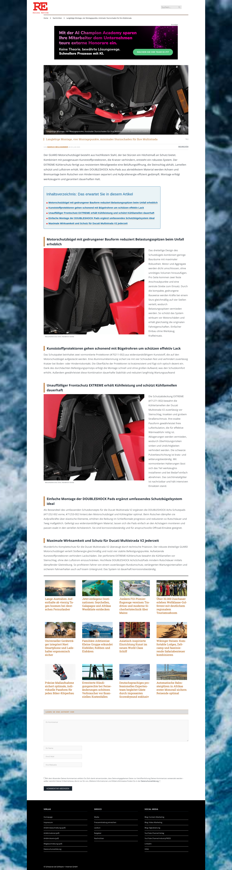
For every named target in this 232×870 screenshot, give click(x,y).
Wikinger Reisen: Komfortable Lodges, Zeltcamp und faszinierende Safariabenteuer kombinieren (171, 647)
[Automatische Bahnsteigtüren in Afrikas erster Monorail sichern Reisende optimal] (172, 672)
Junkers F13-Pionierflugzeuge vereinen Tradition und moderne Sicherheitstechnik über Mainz (134, 605)
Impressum (48, 822)
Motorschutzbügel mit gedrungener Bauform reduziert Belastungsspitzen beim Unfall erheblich (103, 202)
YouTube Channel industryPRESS (158, 838)
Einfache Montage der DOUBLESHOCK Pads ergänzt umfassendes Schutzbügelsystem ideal (101, 218)
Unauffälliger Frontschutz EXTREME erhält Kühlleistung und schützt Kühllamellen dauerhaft (101, 213)
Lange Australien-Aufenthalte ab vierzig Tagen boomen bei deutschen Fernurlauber (59, 604)
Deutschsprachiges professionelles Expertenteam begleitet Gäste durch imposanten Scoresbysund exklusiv (134, 689)
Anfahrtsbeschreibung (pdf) (55, 828)
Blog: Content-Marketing (154, 817)
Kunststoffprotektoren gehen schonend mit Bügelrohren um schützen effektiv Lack (96, 207)
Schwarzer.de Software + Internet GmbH (62, 866)
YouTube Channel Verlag (154, 833)
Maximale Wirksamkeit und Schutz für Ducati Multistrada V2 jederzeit (88, 223)
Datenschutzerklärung (150, 781)
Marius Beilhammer (57, 147)
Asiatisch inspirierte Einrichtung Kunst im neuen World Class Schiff (133, 646)
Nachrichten (183, 146)
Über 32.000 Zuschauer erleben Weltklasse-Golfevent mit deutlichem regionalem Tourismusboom (172, 605)
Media (96, 817)
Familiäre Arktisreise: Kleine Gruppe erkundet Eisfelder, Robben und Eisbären (97, 646)
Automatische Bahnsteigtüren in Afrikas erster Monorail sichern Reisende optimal (172, 688)
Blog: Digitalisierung (152, 828)
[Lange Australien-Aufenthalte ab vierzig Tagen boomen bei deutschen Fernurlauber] (60, 588)
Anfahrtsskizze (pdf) (51, 833)
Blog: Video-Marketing (153, 822)
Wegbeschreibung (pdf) (53, 843)
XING (147, 849)
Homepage (48, 817)
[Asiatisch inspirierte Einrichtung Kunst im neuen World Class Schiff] (134, 630)
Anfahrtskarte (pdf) (51, 838)
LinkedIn (148, 843)
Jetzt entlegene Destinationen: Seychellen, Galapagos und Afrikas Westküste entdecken (96, 604)
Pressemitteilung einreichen (105, 822)
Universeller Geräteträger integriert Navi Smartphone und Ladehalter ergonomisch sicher (59, 647)
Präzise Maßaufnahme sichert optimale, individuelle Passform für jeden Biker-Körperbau (59, 688)
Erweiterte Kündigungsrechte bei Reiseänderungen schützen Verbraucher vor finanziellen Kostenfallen (97, 689)
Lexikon (97, 828)
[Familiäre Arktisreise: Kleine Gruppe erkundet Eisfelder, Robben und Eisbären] (97, 630)
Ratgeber (97, 833)
